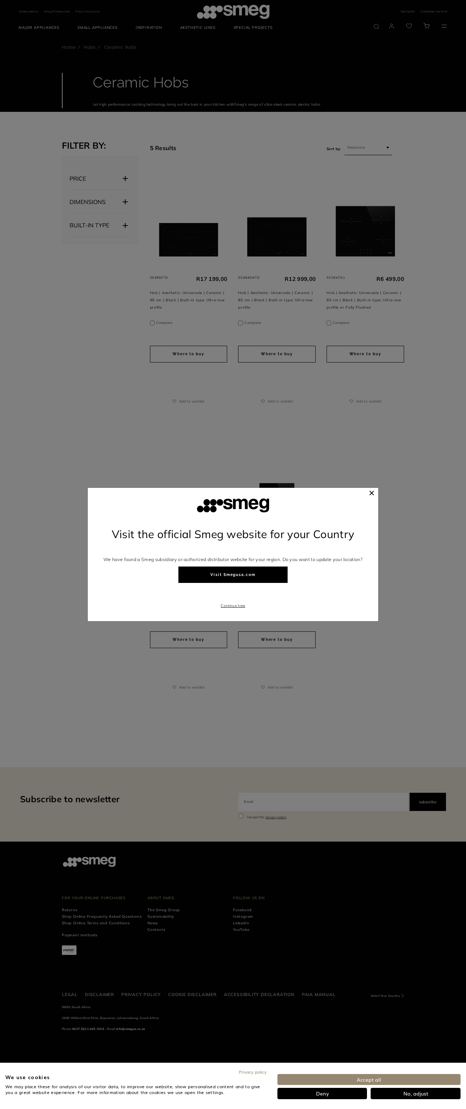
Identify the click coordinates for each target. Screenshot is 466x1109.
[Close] (371, 493)
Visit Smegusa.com (233, 575)
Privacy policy (252, 1072)
